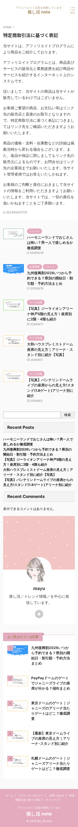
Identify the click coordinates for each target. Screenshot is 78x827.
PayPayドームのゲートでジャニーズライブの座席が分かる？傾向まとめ (50, 683)
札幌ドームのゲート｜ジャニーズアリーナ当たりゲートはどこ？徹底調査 (50, 763)
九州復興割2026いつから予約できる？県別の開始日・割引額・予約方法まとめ (50, 278)
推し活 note (39, 12)
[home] (39, 614)
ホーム (9, 795)
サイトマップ (53, 799)
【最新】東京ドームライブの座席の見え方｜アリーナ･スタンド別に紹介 (50, 738)
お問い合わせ (56, 795)
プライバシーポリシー (31, 795)
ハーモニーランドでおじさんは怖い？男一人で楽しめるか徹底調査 (50, 242)
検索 (67, 415)
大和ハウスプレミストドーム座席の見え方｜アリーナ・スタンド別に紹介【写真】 (50, 349)
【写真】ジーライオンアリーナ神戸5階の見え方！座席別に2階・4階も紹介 (50, 314)
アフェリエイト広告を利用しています (39, 807)
